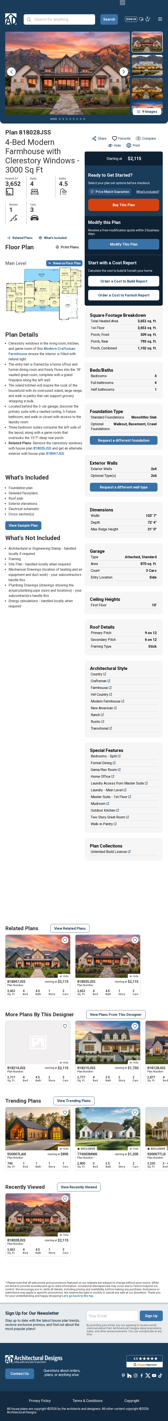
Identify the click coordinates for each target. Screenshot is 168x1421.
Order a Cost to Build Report (123, 281)
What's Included (55, 238)
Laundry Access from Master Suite (117, 783)
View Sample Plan (23, 525)
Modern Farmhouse (106, 701)
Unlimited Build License (109, 852)
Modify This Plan (124, 244)
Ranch (95, 715)
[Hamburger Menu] (160, 19)
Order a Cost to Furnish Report (123, 295)
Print (136, 145)
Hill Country (99, 694)
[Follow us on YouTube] (154, 1375)
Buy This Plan (124, 205)
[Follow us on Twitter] (147, 1375)
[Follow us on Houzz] (129, 1375)
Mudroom (98, 804)
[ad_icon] (11, 19)
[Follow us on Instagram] (135, 1375)
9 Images (149, 112)
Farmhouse (99, 688)
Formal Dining (101, 763)
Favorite (124, 138)
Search (109, 19)
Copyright (131, 1401)
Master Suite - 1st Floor (109, 797)
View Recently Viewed (79, 1187)
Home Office (100, 776)
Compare (149, 138)
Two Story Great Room (108, 817)
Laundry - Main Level (107, 790)
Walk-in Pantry (102, 824)
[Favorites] (141, 19)
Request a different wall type (124, 487)
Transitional (99, 728)
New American (102, 708)
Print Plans (70, 247)
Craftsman (99, 681)
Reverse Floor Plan (67, 263)
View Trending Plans (74, 1101)
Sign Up (151, 1316)
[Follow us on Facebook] (141, 1375)
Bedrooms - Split (104, 756)
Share (102, 138)
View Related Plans (70, 928)
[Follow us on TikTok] (160, 1375)
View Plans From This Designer (116, 1015)
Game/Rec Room (104, 770)
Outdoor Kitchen (103, 810)
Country (96, 674)
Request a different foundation (123, 440)
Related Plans (22, 238)
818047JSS (55, 454)
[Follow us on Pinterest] (123, 1375)
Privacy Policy (40, 1401)
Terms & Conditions (88, 1401)
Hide (117, 145)
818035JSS (42, 448)
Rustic (95, 722)
